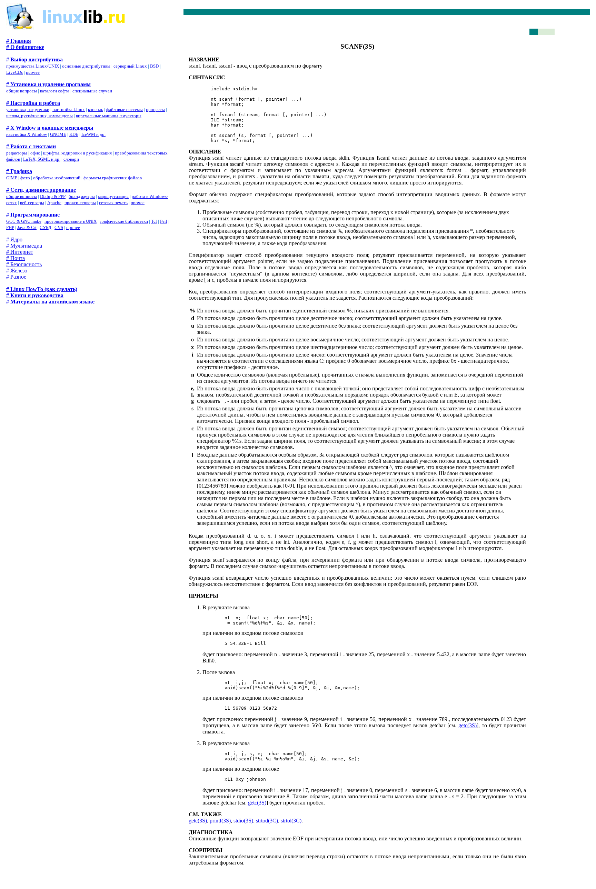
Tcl (154, 221)
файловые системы (124, 109)
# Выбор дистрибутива (34, 59)
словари (71, 159)
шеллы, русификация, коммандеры (39, 115)
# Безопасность (24, 264)
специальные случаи (92, 90)
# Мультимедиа (24, 246)
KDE (73, 134)
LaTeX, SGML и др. (41, 159)
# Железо (16, 270)
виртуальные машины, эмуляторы (108, 115)
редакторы (16, 153)
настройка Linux (68, 109)
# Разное (16, 277)
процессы (155, 109)
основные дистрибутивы (86, 66)
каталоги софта (54, 90)
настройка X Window (26, 134)
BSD (154, 66)
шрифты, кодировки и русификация (77, 153)
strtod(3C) (267, 820)
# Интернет (19, 252)
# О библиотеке (25, 47)
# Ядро (14, 239)
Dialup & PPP (53, 196)
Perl (163, 221)
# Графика (19, 171)
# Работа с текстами (31, 146)
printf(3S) (220, 820)
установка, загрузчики (27, 109)
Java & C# (27, 227)
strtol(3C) (291, 820)
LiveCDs (14, 72)
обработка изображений (56, 177)
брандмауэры (82, 196)
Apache (54, 202)
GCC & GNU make (23, 221)
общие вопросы (21, 90)
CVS (58, 227)
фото (25, 177)
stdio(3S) (243, 820)
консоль (95, 109)
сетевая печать (113, 202)
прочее (33, 72)
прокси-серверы (80, 202)
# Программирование (33, 215)
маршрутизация (113, 196)
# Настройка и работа (33, 103)
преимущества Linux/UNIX (32, 66)
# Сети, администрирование (41, 190)
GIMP (11, 177)
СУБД (45, 227)
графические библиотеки (124, 221)
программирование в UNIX (70, 221)
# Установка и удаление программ (48, 84)
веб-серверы (32, 202)
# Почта (15, 258)
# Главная (18, 41)
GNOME (58, 134)
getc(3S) (467, 725)
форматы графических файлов (112, 177)
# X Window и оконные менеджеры (49, 128)
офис (35, 153)
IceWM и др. (93, 134)
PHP (10, 227)
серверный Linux (130, 66)
